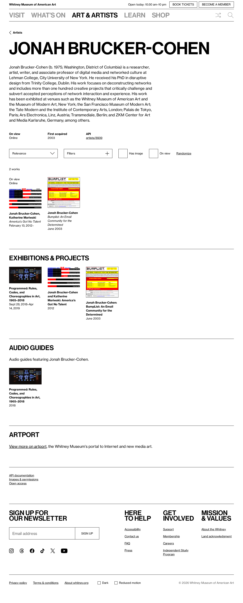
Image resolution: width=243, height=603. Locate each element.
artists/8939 (94, 137)
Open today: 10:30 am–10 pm (147, 4)
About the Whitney (213, 529)
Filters (71, 153)
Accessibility (133, 529)
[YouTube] (64, 551)
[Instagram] (11, 551)
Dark (105, 582)
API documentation (21, 475)
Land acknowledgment (216, 536)
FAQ (127, 543)
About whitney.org (76, 582)
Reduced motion (130, 582)
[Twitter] (52, 551)
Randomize (183, 153)
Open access (18, 483)
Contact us (132, 536)
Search (229, 15)
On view (165, 153)
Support (168, 529)
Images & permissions (23, 479)
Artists (17, 32)
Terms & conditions (45, 582)
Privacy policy (18, 582)
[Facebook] (32, 551)
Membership (171, 536)
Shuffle (218, 15)
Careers (168, 543)
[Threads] (22, 551)
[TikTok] (42, 551)
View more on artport (28, 446)
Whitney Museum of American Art (32, 4)
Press (128, 550)
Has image (136, 153)
